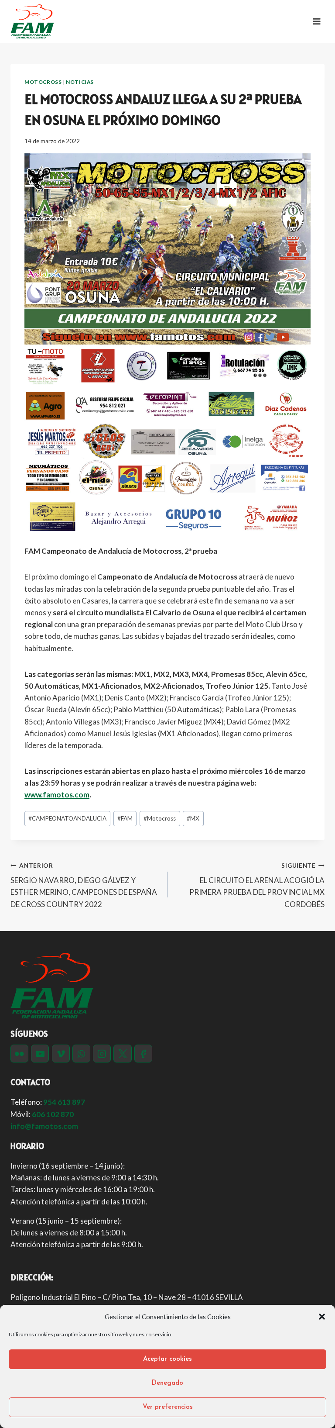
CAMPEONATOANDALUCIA (67, 818)
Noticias (80, 82)
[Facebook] (143, 1053)
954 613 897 (64, 1102)
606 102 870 (53, 1114)
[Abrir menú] (316, 21)
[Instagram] (102, 1053)
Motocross (43, 82)
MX (193, 818)
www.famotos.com (56, 794)
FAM (125, 818)
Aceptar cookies (167, 1359)
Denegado (167, 1383)
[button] (322, 1316)
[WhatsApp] (81, 1053)
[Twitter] (122, 1053)
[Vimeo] (61, 1053)
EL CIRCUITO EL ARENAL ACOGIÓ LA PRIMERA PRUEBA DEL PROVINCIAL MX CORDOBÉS (257, 885)
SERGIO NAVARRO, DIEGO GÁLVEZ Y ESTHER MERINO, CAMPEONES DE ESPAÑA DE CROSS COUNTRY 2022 (83, 885)
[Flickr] (19, 1053)
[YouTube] (40, 1053)
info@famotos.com (44, 1126)
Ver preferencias (168, 1407)
